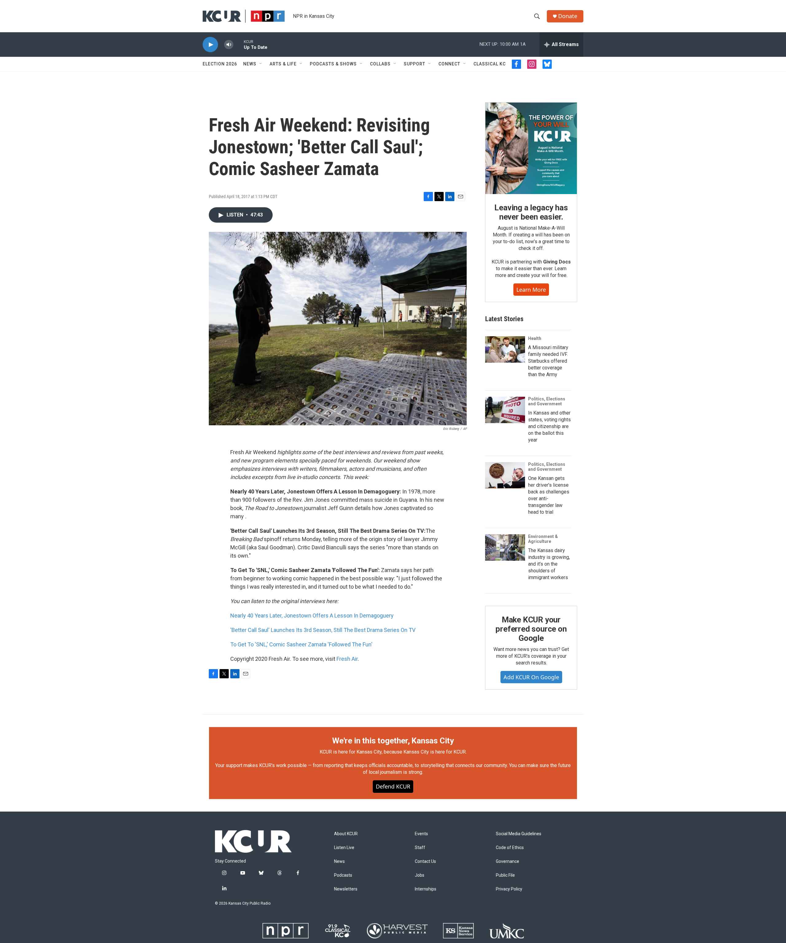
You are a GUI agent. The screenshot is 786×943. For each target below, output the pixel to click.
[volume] (229, 45)
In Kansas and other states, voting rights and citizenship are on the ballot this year (549, 426)
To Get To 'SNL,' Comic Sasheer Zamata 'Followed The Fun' (301, 644)
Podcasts (343, 875)
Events (421, 834)
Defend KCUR (393, 786)
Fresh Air (347, 659)
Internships (425, 889)
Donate (567, 16)
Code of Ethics (510, 847)
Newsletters (345, 889)
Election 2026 (220, 63)
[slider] (238, 44)
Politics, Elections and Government (546, 401)
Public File (505, 875)
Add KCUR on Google (531, 677)
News (249, 63)
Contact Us (425, 861)
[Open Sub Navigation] (261, 63)
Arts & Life (283, 63)
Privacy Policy (509, 889)
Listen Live (344, 847)
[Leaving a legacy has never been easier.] (531, 148)
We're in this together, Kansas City (393, 740)
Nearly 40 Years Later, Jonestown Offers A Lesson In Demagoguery (312, 615)
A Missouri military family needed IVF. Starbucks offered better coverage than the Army (548, 361)
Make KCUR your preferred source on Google (531, 629)
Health (534, 338)
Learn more (531, 289)
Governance (507, 861)
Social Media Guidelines (518, 834)
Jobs (419, 875)
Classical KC (489, 63)
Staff (420, 847)
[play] (210, 44)
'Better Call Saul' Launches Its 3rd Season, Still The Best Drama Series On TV (322, 630)
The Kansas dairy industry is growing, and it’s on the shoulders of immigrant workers (549, 563)
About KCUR (346, 834)
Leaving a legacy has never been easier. (531, 212)
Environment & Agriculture (543, 539)
